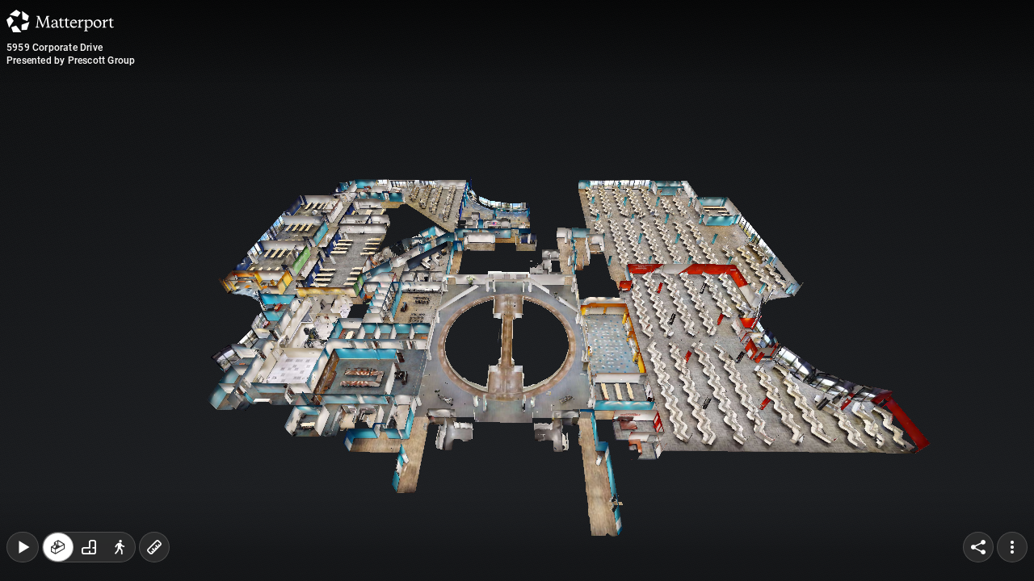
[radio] (58, 547)
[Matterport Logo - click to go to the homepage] (60, 21)
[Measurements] (154, 547)
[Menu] (1012, 547)
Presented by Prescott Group (70, 60)
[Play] (22, 547)
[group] (89, 547)
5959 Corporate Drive (54, 47)
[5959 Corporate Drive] (517, 290)
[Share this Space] (978, 547)
